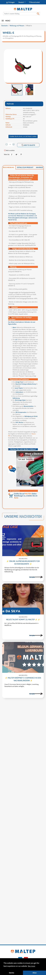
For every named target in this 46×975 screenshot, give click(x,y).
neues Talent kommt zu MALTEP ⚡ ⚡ (23, 619)
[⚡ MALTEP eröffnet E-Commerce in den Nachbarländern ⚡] (23, 657)
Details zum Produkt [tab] (25, 167)
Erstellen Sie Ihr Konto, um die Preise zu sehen (23, 136)
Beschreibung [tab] (8, 167)
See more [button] (31, 966)
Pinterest (21, 154)
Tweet (16, 154)
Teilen (11, 154)
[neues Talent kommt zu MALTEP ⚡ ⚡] (23, 599)
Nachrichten (23, 558)
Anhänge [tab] (39, 167)
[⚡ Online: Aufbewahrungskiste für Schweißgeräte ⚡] (23, 540)
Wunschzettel (34, 2)
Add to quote (28, 145)
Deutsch (21, 2)
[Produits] (36, 577)
